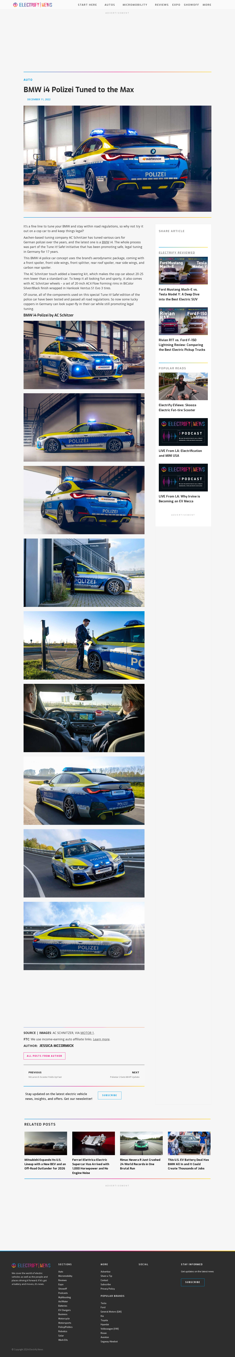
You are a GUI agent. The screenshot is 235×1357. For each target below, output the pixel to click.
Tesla (103, 1303)
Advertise (105, 1271)
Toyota (104, 1320)
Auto (60, 1271)
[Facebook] (141, 1272)
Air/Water (63, 1301)
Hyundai (105, 1324)
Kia (102, 1316)
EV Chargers (64, 1310)
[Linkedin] (169, 1272)
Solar (61, 1335)
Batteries (62, 1305)
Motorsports (64, 1322)
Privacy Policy (108, 1288)
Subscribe (106, 1284)
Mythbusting (64, 1297)
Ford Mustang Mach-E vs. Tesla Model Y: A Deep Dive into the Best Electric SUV (179, 294)
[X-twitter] (148, 1272)
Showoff (191, 4)
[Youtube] (155, 1272)
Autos (110, 4)
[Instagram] (162, 1272)
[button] (220, 5)
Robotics (62, 1331)
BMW (105, 242)
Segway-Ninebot (109, 1341)
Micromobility (135, 4)
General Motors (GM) (111, 1311)
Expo (176, 4)
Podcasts (63, 1293)
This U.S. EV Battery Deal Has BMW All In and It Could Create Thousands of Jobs (188, 1164)
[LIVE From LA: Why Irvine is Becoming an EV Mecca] (183, 477)
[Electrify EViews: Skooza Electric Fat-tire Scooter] (183, 386)
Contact (104, 1280)
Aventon (105, 1337)
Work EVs (63, 1340)
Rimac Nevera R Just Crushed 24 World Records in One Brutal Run (140, 1164)
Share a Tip (106, 1276)
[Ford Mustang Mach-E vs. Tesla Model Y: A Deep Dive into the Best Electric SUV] (183, 271)
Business (62, 1314)
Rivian (104, 1333)
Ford (103, 1307)
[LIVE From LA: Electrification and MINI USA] (183, 432)
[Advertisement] (84, 998)
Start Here (87, 4)
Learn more (101, 1039)
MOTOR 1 (87, 1033)
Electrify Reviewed (177, 253)
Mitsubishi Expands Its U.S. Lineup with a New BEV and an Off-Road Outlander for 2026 (45, 1164)
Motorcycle (64, 1318)
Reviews (162, 4)
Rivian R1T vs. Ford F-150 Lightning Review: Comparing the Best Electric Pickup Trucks (182, 345)
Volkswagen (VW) (110, 1328)
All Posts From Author (44, 1056)
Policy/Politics (65, 1327)
